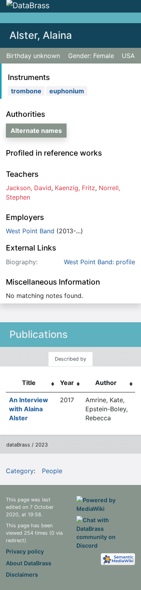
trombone (26, 91)
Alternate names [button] (36, 130)
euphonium (66, 91)
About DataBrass (28, 563)
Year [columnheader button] (67, 383)
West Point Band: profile (99, 262)
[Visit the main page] (27, 6)
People (52, 471)
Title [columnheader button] (29, 383)
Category (20, 471)
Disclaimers (22, 574)
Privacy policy (25, 551)
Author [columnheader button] (106, 383)
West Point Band (30, 231)
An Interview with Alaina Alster (28, 409)
